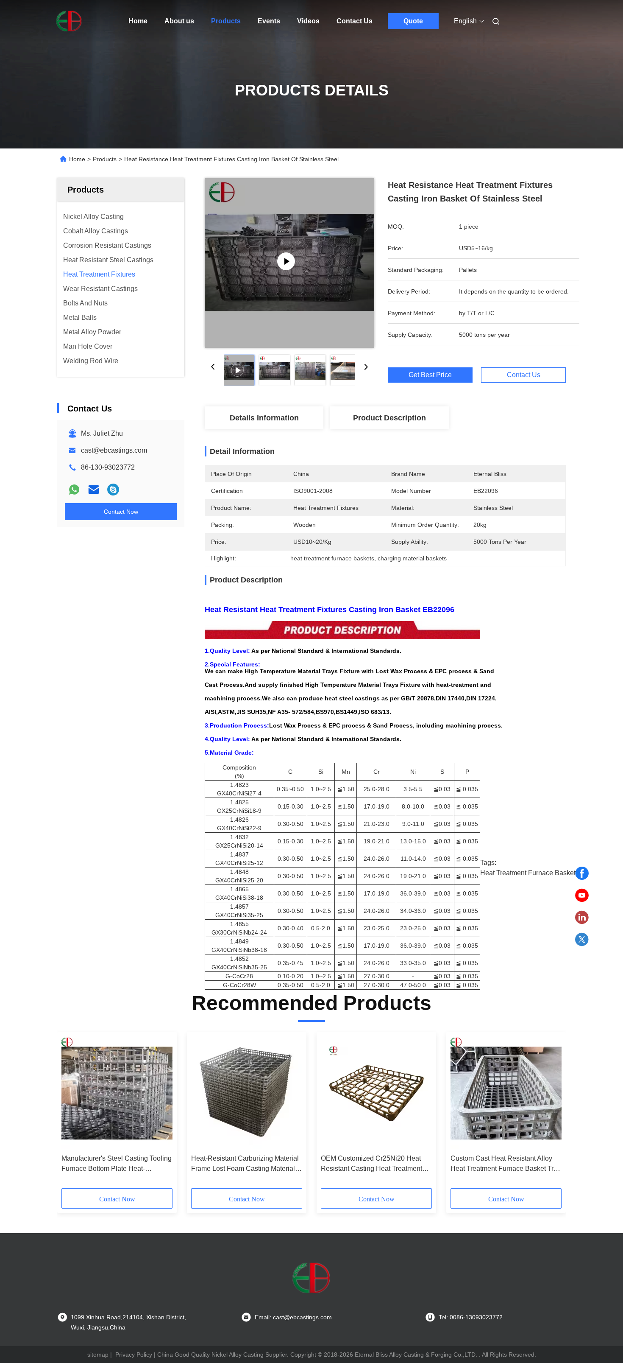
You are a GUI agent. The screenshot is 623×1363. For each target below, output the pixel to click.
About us (179, 21)
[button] (72, 1113)
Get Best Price (430, 374)
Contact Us (355, 21)
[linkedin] (582, 917)
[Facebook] (582, 873)
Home (137, 21)
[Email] (93, 489)
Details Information (264, 418)
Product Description (389, 418)
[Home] (69, 21)
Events (269, 21)
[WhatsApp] (74, 489)
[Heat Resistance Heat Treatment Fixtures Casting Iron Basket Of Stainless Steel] (289, 263)
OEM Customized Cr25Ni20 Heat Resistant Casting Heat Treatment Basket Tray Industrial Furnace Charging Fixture (371, 1164)
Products (226, 21)
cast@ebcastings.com (114, 450)
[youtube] (582, 895)
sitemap (97, 1354)
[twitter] (582, 939)
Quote (413, 21)
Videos (308, 21)
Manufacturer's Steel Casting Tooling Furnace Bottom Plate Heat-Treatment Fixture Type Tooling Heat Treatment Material (116, 1164)
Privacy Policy (133, 1354)
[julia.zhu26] (113, 489)
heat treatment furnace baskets (529, 872)
